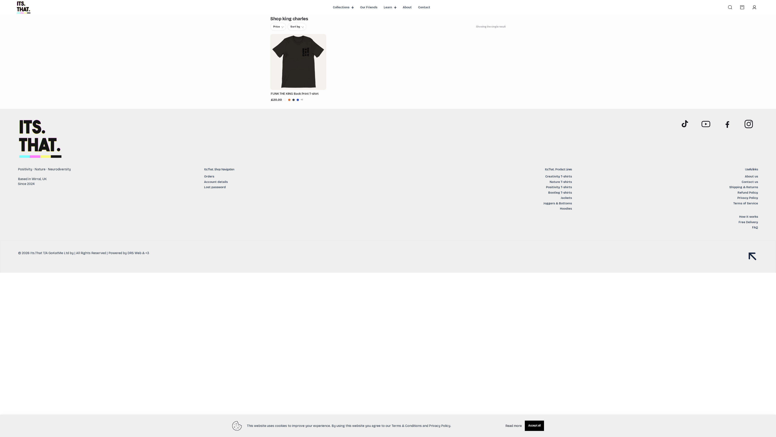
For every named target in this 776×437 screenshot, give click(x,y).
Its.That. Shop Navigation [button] (219, 169)
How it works (748, 216)
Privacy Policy (747, 198)
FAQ (755, 227)
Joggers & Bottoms (557, 203)
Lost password (215, 187)
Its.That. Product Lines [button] (558, 169)
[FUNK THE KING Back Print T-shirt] (298, 62)
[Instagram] (749, 124)
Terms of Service (745, 203)
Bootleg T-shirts (560, 192)
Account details (216, 182)
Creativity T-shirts (558, 176)
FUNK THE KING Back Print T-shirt (295, 93)
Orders (209, 176)
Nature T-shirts (561, 182)
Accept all (534, 425)
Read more (513, 426)
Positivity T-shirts (559, 187)
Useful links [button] (751, 169)
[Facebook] (727, 124)
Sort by (295, 26)
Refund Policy (748, 192)
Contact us (750, 182)
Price (276, 26)
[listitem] (285, 99)
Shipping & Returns (743, 187)
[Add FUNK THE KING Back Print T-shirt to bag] (323, 100)
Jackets (566, 198)
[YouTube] (706, 124)
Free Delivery (748, 222)
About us (751, 176)
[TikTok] (684, 124)
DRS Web (134, 253)
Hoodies (566, 208)
